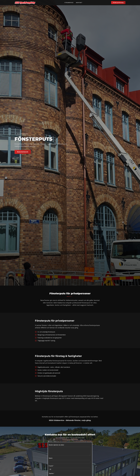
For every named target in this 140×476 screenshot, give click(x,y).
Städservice (68, 2)
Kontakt (79, 2)
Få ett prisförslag (118, 2)
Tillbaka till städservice (22, 134)
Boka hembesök (22, 152)
